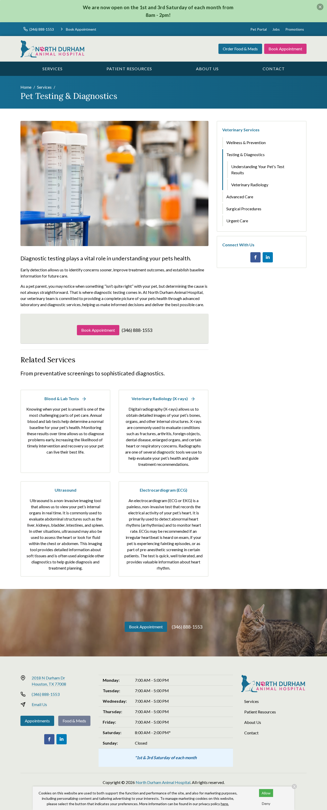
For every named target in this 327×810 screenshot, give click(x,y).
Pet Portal (258, 29)
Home (25, 87)
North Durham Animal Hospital (163, 782)
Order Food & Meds (240, 48)
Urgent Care (237, 220)
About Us (207, 68)
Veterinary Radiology (249, 184)
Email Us (39, 704)
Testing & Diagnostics (245, 154)
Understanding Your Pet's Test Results (257, 169)
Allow (266, 793)
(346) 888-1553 (137, 330)
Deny (266, 803)
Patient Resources (129, 68)
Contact (274, 68)
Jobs (276, 29)
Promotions (294, 29)
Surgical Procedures (243, 208)
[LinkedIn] (268, 257)
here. (225, 804)
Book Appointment (285, 48)
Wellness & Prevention (246, 142)
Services (52, 68)
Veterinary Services (241, 129)
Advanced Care (239, 196)
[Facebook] (255, 257)
